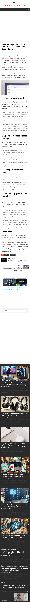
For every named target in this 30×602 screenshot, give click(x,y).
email (7, 244)
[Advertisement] (15, 26)
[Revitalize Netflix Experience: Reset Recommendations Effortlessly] (11, 583)
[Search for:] (15, 311)
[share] (13, 280)
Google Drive (14, 58)
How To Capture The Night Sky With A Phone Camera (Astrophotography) (9, 281)
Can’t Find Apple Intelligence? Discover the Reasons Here (12, 553)
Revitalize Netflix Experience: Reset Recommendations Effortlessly (14, 586)
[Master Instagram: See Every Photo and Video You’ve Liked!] (14, 566)
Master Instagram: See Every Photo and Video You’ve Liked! (14, 570)
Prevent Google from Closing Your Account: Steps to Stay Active (14, 475)
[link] (5, 280)
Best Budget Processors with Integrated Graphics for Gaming (13, 384)
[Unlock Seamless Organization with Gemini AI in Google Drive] (15, 502)
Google (12, 254)
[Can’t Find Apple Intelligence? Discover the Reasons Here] (9, 549)
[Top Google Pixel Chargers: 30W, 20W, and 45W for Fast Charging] (15, 441)
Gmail (6, 254)
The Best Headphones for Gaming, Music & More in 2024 (14, 414)
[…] (13, 453)
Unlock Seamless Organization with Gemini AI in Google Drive (14, 506)
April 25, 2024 (5, 52)
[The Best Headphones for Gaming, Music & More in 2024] (15, 411)
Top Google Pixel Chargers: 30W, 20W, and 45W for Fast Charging (13, 445)
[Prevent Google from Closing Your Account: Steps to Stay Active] (15, 472)
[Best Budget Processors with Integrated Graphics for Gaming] (15, 380)
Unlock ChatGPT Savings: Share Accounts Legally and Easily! (13, 536)
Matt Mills (12, 52)
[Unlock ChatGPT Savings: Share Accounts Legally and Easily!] (15, 533)
